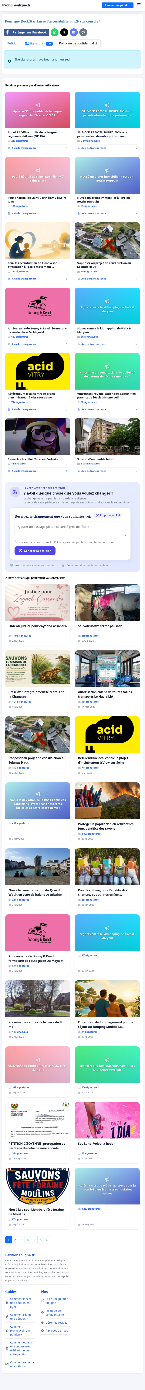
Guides (11, 1291)
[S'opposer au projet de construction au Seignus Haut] (107, 252)
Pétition (13, 43)
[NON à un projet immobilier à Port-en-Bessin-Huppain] (107, 187)
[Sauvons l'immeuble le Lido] (107, 446)
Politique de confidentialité (78, 43)
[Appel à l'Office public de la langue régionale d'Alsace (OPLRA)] (37, 122)
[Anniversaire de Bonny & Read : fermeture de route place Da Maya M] (37, 318)
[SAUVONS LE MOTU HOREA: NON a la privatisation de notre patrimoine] (107, 122)
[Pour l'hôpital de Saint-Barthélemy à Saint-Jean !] (37, 187)
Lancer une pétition (117, 5)
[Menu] (139, 5)
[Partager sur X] (64, 32)
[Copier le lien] (83, 32)
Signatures (40, 43)
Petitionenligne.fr (16, 5)
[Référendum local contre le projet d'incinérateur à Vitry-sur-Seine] (37, 383)
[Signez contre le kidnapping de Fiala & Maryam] (107, 318)
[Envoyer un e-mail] (74, 32)
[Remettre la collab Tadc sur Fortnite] (37, 446)
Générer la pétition (37, 551)
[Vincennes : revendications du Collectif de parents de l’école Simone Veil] (107, 383)
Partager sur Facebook (30, 32)
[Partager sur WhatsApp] (55, 32)
